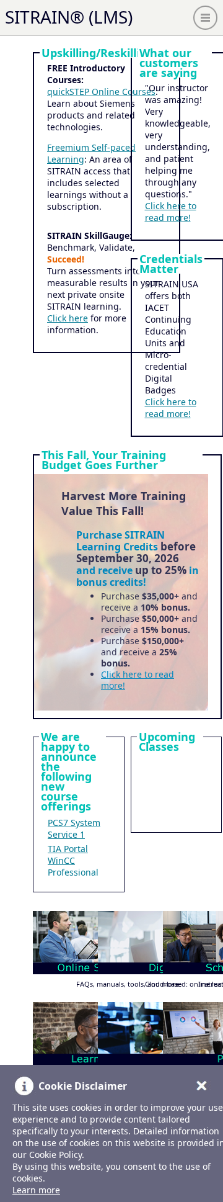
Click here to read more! (170, 211)
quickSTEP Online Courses (101, 91)
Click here (67, 318)
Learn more (36, 1190)
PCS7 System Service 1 (74, 828)
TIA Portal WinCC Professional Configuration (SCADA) (76, 872)
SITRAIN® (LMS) (69, 17)
